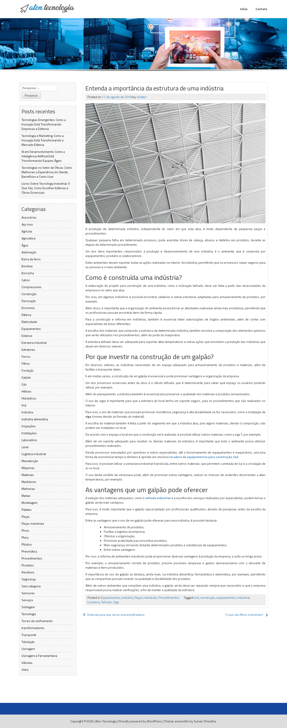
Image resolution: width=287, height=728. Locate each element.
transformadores (33, 627)
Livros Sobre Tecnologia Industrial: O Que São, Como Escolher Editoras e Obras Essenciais (46, 188)
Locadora (93, 602)
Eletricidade (29, 321)
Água (25, 245)
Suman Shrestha (205, 721)
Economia (28, 307)
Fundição (28, 370)
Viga (116, 602)
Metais (26, 495)
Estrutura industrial (34, 342)
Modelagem (29, 502)
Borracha (28, 273)
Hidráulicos (29, 398)
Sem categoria (31, 586)
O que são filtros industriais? (244, 614)
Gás (24, 384)
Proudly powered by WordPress (140, 721)
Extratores (28, 349)
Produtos (28, 565)
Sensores (28, 593)
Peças (26, 516)
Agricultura (28, 238)
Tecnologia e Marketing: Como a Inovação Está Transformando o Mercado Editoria (43, 140)
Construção (29, 294)
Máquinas (28, 467)
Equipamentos (31, 328)
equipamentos (226, 597)
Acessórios (29, 217)
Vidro (25, 669)
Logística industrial (34, 454)
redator (142, 96)
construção (207, 597)
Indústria (27, 412)
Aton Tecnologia (106, 721)
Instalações (29, 433)
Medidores (29, 481)
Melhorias (28, 488)
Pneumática (29, 551)
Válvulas (27, 662)
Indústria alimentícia (35, 419)
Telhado (106, 602)
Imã (24, 405)
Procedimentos (32, 558)
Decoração (29, 300)
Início (244, 9)
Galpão (26, 377)
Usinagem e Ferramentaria (39, 655)
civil (196, 597)
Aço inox (27, 224)
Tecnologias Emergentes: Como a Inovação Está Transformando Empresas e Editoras (44, 124)
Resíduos (28, 572)
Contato (261, 9)
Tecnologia (29, 614)
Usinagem (28, 648)
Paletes (27, 509)
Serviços (27, 600)
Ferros (26, 356)
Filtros (26, 363)
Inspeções (29, 426)
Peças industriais (33, 523)
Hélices (26, 391)
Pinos (25, 530)
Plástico (27, 544)
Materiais (28, 474)
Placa (25, 537)
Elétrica (26, 314)
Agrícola (27, 231)
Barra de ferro (31, 259)
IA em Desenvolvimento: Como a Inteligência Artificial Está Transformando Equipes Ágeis (43, 156)
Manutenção (30, 460)
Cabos (26, 280)
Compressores (31, 287)
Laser (25, 447)
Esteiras (27, 335)
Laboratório (29, 440)
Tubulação (28, 641)
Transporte (29, 634)
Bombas (27, 266)
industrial (243, 597)
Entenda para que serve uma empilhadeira (115, 614)
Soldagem (28, 607)
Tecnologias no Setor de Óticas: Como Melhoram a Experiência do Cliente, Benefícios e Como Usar (47, 172)
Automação (29, 252)
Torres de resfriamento (37, 620)
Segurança (29, 579)
